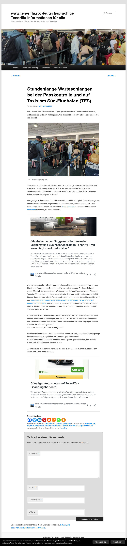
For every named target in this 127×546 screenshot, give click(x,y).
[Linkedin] (39, 420)
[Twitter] (34, 420)
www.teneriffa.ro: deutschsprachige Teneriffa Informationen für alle (42, 15)
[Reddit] (49, 420)
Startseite (15, 67)
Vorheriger (15, 75)
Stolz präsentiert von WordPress (72, 537)
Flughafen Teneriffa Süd (35, 426)
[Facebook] (30, 420)
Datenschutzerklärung (30, 67)
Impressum (46, 67)
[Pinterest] (44, 420)
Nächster (112, 75)
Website (32, 512)
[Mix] (54, 420)
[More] (63, 420)
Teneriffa (59, 423)
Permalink (63, 428)
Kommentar (34, 453)
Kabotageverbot (68, 206)
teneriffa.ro (31, 209)
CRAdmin (48, 423)
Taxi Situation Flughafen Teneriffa (56, 426)
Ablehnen (117, 541)
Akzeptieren (101, 541)
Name (32, 487)
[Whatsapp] (59, 420)
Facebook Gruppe (60, 67)
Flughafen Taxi (90, 423)
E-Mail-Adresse (35, 500)
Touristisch (67, 423)
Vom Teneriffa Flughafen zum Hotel (81, 426)
